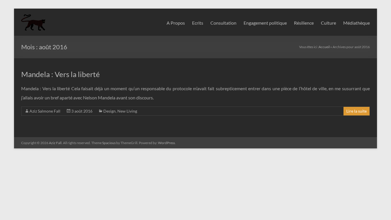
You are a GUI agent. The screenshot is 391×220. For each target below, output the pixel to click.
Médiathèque (356, 22)
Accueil (324, 47)
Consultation (223, 22)
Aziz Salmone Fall (44, 111)
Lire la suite (356, 111)
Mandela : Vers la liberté (60, 74)
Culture (328, 22)
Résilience (304, 22)
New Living (127, 111)
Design (109, 111)
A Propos (176, 22)
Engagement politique (265, 22)
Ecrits (197, 22)
